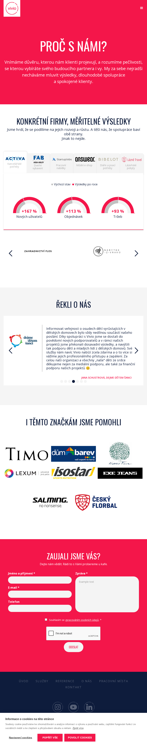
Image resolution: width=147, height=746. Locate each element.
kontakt (73, 687)
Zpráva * (81, 573)
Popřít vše (50, 737)
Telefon (14, 602)
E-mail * (13, 588)
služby (42, 681)
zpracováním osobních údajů (82, 620)
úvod (24, 681)
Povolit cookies (80, 737)
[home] (17, 8)
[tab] (15, 162)
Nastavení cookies (20, 737)
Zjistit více (78, 728)
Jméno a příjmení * (21, 573)
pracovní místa (113, 681)
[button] (141, 8)
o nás (87, 681)
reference (65, 681)
